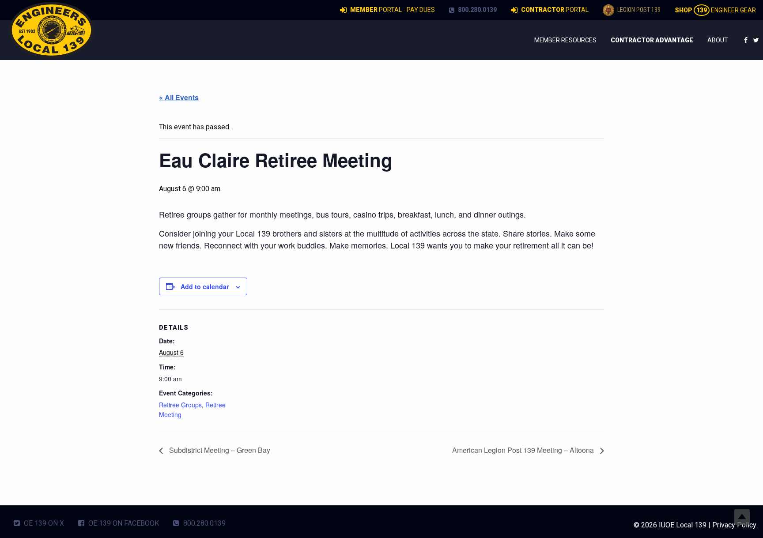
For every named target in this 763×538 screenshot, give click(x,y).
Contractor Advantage (652, 40)
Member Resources (565, 40)
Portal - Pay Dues (392, 9)
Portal (555, 9)
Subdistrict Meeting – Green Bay (218, 450)
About (717, 40)
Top (742, 517)
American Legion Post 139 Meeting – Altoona (524, 450)
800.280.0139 (477, 9)
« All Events (179, 97)
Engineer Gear (715, 10)
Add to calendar (205, 286)
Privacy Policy (734, 525)
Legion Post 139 (638, 9)
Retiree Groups (180, 404)
